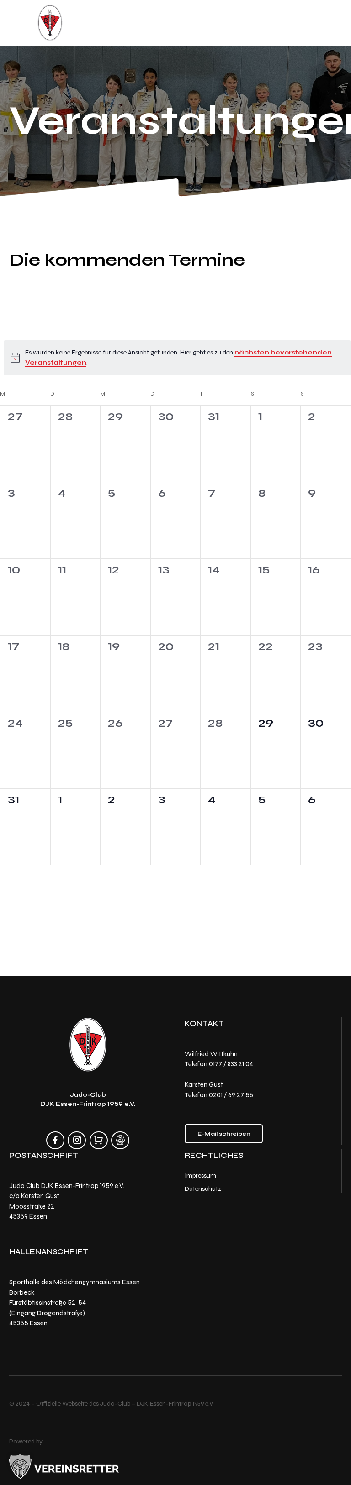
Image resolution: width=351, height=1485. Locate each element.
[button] (20, 1465)
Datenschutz (203, 1188)
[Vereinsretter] (64, 1466)
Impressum (200, 1175)
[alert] (177, 357)
